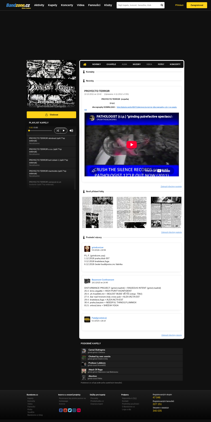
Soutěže (30, 412)
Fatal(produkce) (99, 318)
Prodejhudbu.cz (97, 401)
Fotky (161, 64)
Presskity (94, 398)
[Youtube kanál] (65, 410)
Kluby (108, 5)
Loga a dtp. (126, 409)
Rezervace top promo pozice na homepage (72, 399)
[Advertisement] (105, 33)
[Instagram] (74, 410)
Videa (80, 5)
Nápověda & (129, 398)
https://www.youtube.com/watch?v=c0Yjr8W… (106, 267)
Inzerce (62, 404)
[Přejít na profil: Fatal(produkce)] (87, 319)
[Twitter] (70, 410)
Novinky (96, 64)
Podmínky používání (130, 404)
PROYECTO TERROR (97, 91)
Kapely (52, 5)
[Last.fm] (79, 410)
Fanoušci (94, 5)
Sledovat (54, 115)
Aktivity (39, 5)
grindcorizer (97, 247)
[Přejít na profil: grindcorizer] (87, 249)
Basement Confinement (103, 280)
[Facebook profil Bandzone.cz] (61, 410)
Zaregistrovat (197, 5)
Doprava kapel (97, 404)
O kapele (111, 64)
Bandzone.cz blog (35, 415)
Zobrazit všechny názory (171, 335)
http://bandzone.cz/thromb (97, 326)
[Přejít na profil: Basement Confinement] (87, 281)
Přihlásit (179, 5)
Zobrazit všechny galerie (171, 232)
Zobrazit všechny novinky (171, 186)
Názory (137, 64)
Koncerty (67, 5)
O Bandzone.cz (128, 407)
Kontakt (125, 401)
